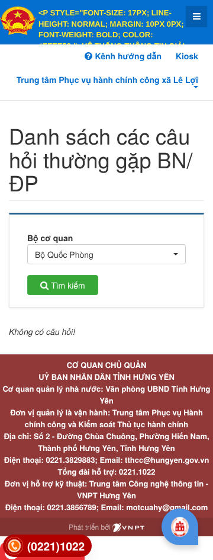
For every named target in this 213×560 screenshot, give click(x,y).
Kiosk (187, 56)
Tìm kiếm (67, 285)
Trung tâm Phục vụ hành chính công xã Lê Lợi (107, 80)
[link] (47, 546)
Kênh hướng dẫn (126, 56)
